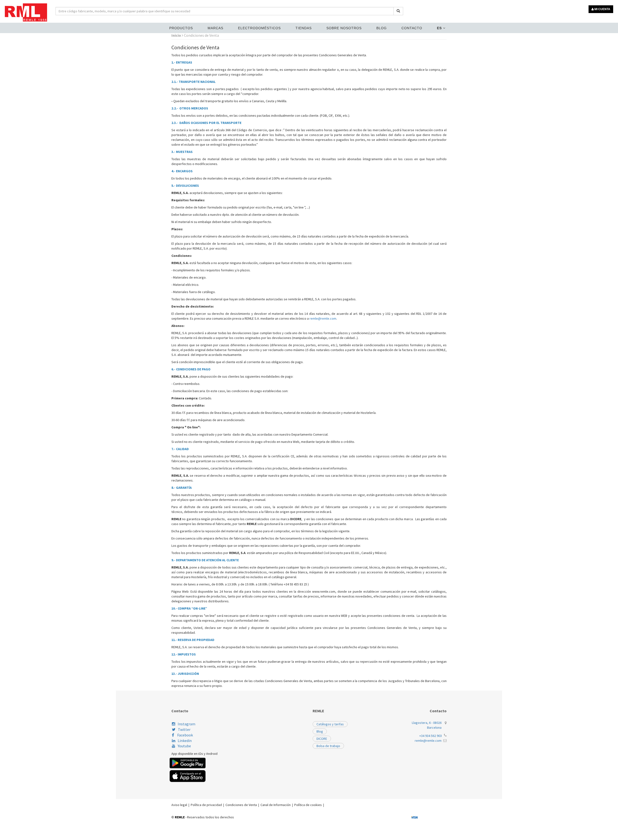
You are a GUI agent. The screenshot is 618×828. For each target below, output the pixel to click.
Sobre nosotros (344, 28)
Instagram (186, 723)
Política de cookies (308, 805)
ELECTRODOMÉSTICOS (259, 28)
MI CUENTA (602, 9)
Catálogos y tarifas (330, 724)
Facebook (184, 735)
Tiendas (303, 28)
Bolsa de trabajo (328, 746)
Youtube (184, 745)
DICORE (321, 738)
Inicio (176, 35)
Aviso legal (179, 805)
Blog (381, 28)
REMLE (180, 817)
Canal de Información (275, 805)
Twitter (184, 729)
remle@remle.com (322, 318)
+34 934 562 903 (430, 736)
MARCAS (215, 28)
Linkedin (185, 740)
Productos (181, 28)
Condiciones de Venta (241, 805)
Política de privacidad (206, 805)
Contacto (411, 28)
